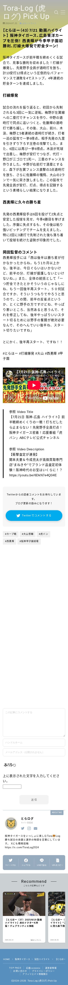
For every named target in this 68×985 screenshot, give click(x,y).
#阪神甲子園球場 (29, 541)
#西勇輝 (9, 541)
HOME (6, 959)
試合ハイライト (29, 23)
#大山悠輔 (27, 534)
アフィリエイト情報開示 (35, 974)
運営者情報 (51, 968)
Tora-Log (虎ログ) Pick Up (26, 12)
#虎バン (43, 534)
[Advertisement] (34, 667)
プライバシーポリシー (43, 971)
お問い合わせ (20, 971)
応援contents (33, 968)
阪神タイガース (22, 959)
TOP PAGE (15, 968)
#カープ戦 (10, 534)
